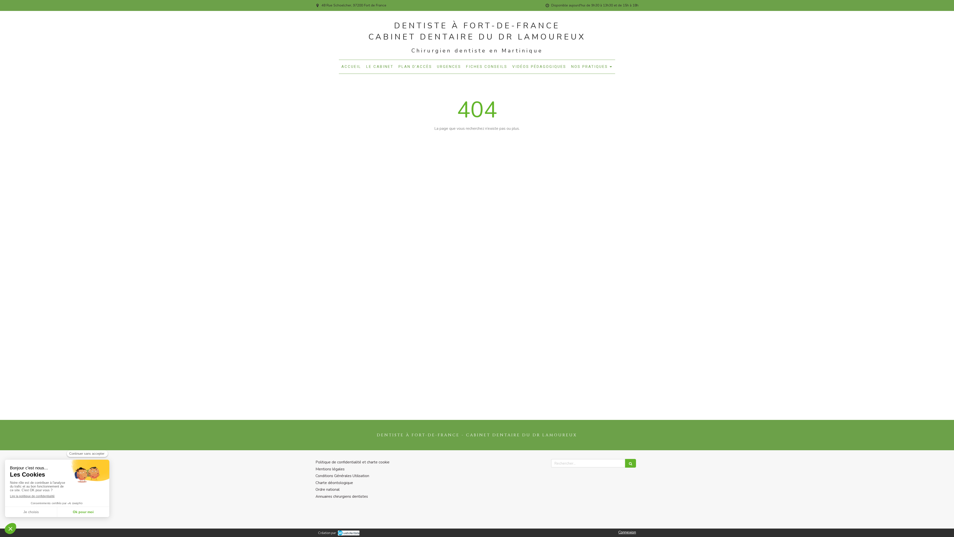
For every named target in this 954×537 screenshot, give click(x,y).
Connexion (627, 532)
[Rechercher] (630, 463)
